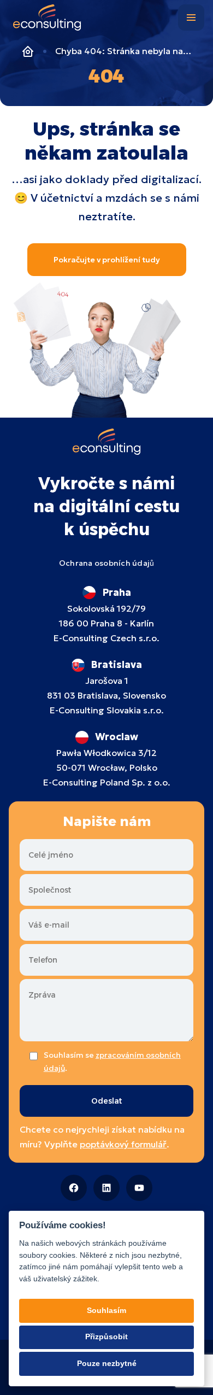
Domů (27, 51)
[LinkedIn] (106, 1188)
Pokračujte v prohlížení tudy (107, 260)
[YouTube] (139, 1188)
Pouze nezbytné (107, 1363)
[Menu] (191, 17)
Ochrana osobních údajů (107, 563)
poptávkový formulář (123, 1144)
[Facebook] (74, 1188)
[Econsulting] (47, 19)
